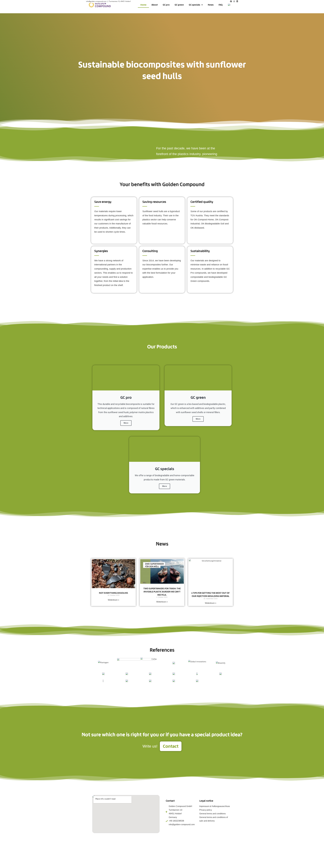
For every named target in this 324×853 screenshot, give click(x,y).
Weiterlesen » (113, 600)
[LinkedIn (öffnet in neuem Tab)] (237, 1)
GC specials (194, 4)
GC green (179, 4)
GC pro (166, 4)
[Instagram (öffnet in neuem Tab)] (234, 1)
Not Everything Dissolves (113, 593)
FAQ (220, 4)
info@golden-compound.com (96, 1)
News (211, 4)
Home (143, 4)
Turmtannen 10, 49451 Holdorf (120, 1)
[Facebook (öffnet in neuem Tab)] (231, 1)
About (154, 4)
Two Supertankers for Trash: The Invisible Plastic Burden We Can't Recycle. (162, 591)
